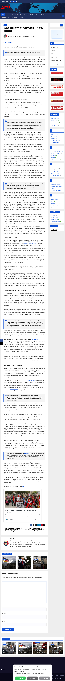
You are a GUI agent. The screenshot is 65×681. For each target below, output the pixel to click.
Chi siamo (53, 54)
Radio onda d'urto (55, 184)
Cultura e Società (16, 14)
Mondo (43, 14)
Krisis (52, 170)
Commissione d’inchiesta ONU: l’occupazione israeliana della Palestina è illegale (13, 529)
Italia (37, 14)
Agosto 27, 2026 (8, 650)
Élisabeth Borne (14, 389)
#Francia (19, 36)
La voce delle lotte (55, 190)
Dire (52, 188)
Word (21, 17)
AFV (5, 7)
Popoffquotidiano (55, 159)
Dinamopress (54, 124)
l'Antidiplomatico (55, 140)
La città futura (54, 142)
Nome (4, 606)
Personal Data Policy (56, 60)
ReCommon (54, 134)
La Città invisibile (55, 171)
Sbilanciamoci (54, 173)
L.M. (10, 35)
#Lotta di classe (25, 36)
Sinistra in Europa (55, 175)
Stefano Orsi (54, 217)
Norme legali (54, 57)
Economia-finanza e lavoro (9, 17)
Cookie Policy (54, 64)
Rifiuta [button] (33, 678)
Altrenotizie (54, 199)
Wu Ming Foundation (56, 186)
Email (4, 613)
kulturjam (53, 138)
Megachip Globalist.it (56, 153)
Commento (5, 580)
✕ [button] (50, 666)
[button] (60, 16)
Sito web (4, 621)
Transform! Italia (55, 122)
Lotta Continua (55, 168)
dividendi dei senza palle (30, 243)
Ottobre (53, 157)
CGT (23, 486)
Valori (52, 201)
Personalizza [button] (45, 678)
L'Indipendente (54, 118)
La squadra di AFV (55, 47)
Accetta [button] (21, 678)
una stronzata (41, 76)
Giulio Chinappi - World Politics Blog (40, 651)
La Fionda (53, 155)
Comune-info (54, 120)
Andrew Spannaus (55, 221)
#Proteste (32, 36)
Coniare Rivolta (55, 203)
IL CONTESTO (54, 219)
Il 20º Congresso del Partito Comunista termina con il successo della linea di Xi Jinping (34, 529)
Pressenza (53, 136)
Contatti (53, 50)
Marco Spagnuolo (9, 42)
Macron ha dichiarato (30, 380)
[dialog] (32, 673)
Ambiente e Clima (28, 14)
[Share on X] (1, 343)
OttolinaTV (53, 215)
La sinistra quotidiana (56, 151)
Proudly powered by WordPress (7, 676)
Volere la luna (54, 125)
